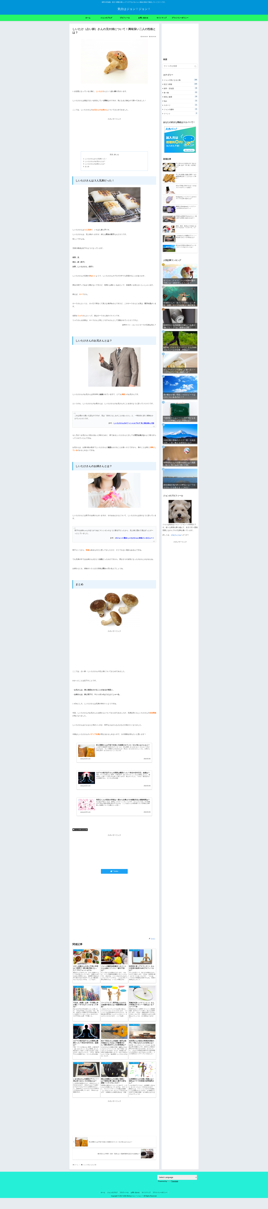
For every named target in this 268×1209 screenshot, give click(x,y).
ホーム (103, 1192)
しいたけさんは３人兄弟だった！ (96, 159)
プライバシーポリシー (160, 1192)
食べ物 (180, 92)
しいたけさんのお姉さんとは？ (95, 164)
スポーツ (180, 105)
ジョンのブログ (112, 1192)
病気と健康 (180, 97)
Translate (174, 1181)
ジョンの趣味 (180, 109)
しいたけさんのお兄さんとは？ (95, 161)
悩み (180, 101)
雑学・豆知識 (180, 88)
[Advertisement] (114, 135)
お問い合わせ (135, 1192)
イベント (180, 113)
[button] (196, 66)
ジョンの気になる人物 (81, 829)
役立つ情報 (180, 84)
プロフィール (176, 535)
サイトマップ (146, 1192)
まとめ (87, 166)
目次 (111, 154)
